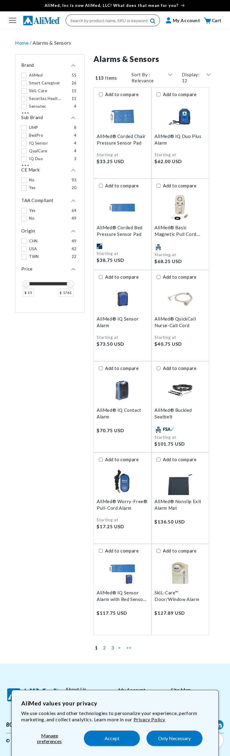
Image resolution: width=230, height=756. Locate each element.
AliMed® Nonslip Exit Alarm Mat (178, 505)
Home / (24, 42)
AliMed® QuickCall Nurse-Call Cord (175, 322)
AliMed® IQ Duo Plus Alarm (178, 139)
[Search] (153, 21)
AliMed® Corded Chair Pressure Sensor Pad (121, 139)
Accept (112, 738)
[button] (12, 20)
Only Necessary (174, 738)
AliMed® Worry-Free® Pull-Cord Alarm (122, 505)
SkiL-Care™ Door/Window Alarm (177, 596)
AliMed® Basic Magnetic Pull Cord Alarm (175, 231)
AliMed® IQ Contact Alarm (119, 413)
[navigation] (49, 183)
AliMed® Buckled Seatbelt (173, 413)
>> (129, 647)
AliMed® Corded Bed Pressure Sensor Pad (120, 231)
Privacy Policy (149, 719)
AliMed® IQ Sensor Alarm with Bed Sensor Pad (121, 596)
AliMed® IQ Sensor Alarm (118, 322)
